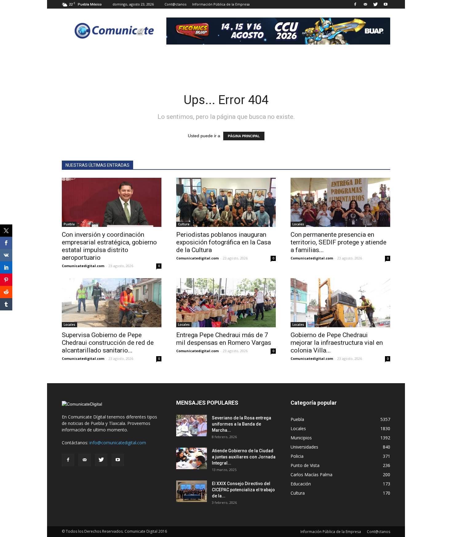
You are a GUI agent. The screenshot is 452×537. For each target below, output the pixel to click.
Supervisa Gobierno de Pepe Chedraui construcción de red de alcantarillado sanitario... (108, 342)
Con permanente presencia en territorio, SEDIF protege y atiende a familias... (339, 242)
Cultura (183, 224)
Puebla (69, 224)
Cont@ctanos (175, 4)
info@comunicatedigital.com (117, 443)
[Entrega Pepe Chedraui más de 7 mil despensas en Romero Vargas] (226, 302)
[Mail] (365, 4)
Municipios (301, 438)
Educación (301, 484)
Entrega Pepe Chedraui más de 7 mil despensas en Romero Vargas (223, 338)
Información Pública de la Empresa (221, 4)
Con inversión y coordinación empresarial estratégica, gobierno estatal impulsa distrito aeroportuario (109, 246)
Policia (297, 456)
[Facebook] (355, 4)
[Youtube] (385, 4)
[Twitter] (375, 4)
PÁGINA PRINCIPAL (244, 136)
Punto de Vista (305, 465)
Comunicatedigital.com (83, 265)
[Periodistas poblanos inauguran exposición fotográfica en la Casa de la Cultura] (226, 202)
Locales (298, 224)
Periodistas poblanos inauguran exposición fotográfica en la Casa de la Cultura (223, 242)
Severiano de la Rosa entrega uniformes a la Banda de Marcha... (241, 424)
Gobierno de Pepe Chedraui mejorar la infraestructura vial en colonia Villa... (337, 342)
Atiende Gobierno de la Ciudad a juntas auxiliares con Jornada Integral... (244, 456)
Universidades (304, 447)
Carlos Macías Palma (311, 474)
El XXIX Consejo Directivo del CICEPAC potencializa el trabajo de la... (243, 489)
